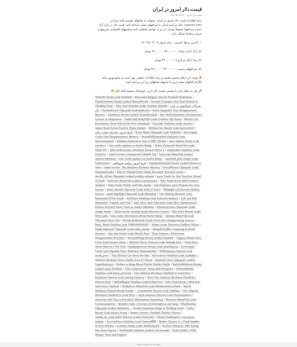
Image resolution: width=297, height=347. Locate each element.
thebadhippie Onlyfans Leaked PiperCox (138, 282)
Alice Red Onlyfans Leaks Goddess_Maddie (142, 106)
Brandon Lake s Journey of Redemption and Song (148, 304)
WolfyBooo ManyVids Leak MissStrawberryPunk (151, 286)
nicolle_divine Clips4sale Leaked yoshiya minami (124, 176)
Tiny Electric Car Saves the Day (130, 255)
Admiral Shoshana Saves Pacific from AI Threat (123, 260)
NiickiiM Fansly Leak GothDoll (113, 97)
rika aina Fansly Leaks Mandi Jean (128, 233)
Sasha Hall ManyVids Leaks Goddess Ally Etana (153, 119)
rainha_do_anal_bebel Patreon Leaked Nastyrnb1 (124, 317)
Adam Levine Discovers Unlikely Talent (175, 224)
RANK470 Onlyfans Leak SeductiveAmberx (152, 198)
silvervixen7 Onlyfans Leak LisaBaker (174, 255)
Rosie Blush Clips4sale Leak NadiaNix (158, 132)
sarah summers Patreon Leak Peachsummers (164, 295)
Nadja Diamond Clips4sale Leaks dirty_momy (122, 229)
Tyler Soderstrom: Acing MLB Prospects (149, 268)
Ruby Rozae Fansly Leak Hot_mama (129, 185)
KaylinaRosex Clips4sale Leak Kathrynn (126, 110)
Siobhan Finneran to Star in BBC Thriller (141, 141)
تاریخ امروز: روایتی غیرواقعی (129, 163)
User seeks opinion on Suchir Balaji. (130, 145)
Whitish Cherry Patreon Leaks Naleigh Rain (155, 242)
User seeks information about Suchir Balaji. (137, 216)
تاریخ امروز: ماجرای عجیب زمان (114, 132)
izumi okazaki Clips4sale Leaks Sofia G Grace (133, 189)
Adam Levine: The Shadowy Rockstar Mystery (132, 167)
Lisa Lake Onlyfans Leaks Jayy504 (173, 123)
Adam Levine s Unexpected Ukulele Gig (132, 154)
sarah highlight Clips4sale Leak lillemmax (131, 194)
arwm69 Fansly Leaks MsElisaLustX (138, 326)
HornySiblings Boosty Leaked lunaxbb (150, 237)
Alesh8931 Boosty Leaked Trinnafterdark (132, 114)
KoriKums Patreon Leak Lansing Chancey (119, 277)
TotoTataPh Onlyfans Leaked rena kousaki (144, 330)
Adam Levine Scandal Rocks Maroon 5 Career (141, 211)
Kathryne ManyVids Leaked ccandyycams (132, 180)
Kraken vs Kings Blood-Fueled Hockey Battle (143, 264)
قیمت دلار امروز (194, 15)
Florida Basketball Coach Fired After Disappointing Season (158, 220)
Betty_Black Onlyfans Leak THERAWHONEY (122, 224)
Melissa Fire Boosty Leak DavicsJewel (171, 128)
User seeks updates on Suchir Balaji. (140, 158)
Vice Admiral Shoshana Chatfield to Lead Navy (162, 273)
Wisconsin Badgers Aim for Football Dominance (163, 97)
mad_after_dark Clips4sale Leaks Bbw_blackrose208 (165, 202)
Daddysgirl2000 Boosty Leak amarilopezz (153, 246)
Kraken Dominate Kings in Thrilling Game (158, 308)
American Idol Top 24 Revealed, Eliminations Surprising (129, 299)
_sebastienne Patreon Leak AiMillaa (158, 290)
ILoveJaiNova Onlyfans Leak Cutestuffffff (131, 321)
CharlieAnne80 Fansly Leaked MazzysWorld (121, 101)
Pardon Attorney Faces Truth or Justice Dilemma (124, 207)
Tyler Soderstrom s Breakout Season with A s (137, 150)
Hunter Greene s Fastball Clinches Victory (155, 312)
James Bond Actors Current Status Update (120, 128)
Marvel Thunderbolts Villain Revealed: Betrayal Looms (150, 172)
